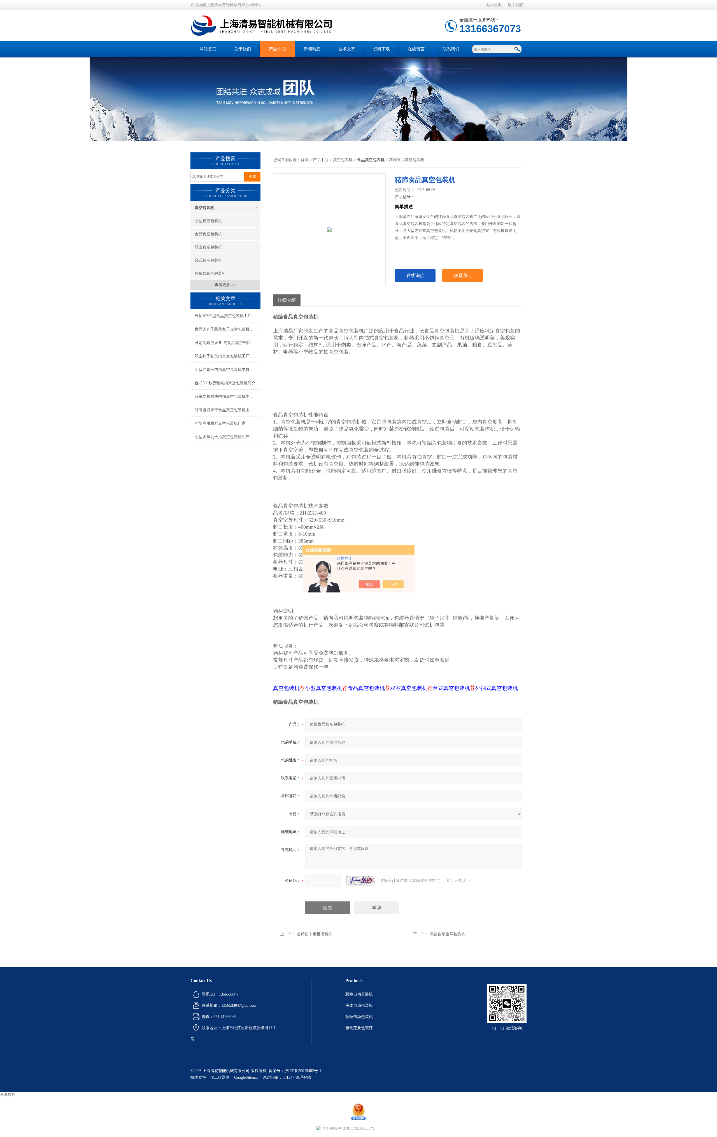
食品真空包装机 (208, 234)
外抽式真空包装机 (210, 273)
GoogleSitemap (246, 1077)
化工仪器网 (220, 1077)
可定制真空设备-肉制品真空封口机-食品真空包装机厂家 (227, 343)
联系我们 (516, 5)
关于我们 (242, 49)
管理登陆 (303, 1077)
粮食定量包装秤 (359, 1028)
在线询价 (415, 275)
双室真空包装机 (208, 247)
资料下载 (381, 49)
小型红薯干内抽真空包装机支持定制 (226, 370)
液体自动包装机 (359, 1005)
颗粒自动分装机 (359, 994)
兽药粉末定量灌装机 (314, 934)
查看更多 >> (225, 285)
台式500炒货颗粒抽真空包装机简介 (225, 383)
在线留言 (416, 49)
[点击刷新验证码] (360, 880)
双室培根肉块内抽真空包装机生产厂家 (227, 396)
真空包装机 (204, 208)
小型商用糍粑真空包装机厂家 (220, 423)
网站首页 (207, 49)
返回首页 (494, 5)
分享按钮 (8, 1094)
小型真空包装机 (208, 221)
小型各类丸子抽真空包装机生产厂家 (226, 437)
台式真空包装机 (208, 260)
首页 (304, 160)
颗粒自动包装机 (359, 1017)
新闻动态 (312, 49)
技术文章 (346, 49)
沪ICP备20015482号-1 (302, 1071)
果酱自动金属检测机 (447, 934)
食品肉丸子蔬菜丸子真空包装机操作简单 (227, 329)
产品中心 (277, 49)
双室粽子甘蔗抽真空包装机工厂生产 (226, 356)
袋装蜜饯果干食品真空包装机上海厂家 (227, 410)
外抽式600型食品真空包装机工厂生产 (227, 316)
